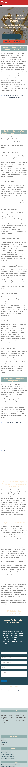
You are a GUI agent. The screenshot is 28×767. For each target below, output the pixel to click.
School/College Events (7, 754)
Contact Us (4, 742)
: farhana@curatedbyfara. (9, 764)
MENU (5, 2)
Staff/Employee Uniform (7, 756)
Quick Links (14, 736)
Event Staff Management (7, 758)
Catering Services (6, 752)
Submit (4, 681)
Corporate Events (6, 751)
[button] (14, 41)
